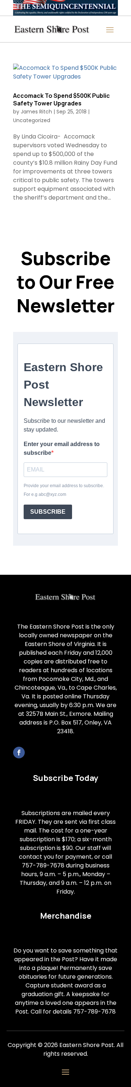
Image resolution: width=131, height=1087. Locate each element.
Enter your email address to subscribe (62, 448)
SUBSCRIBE (48, 512)
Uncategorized (31, 120)
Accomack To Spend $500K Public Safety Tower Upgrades (61, 99)
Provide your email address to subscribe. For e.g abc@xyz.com (64, 490)
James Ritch (36, 111)
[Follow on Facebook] (19, 752)
